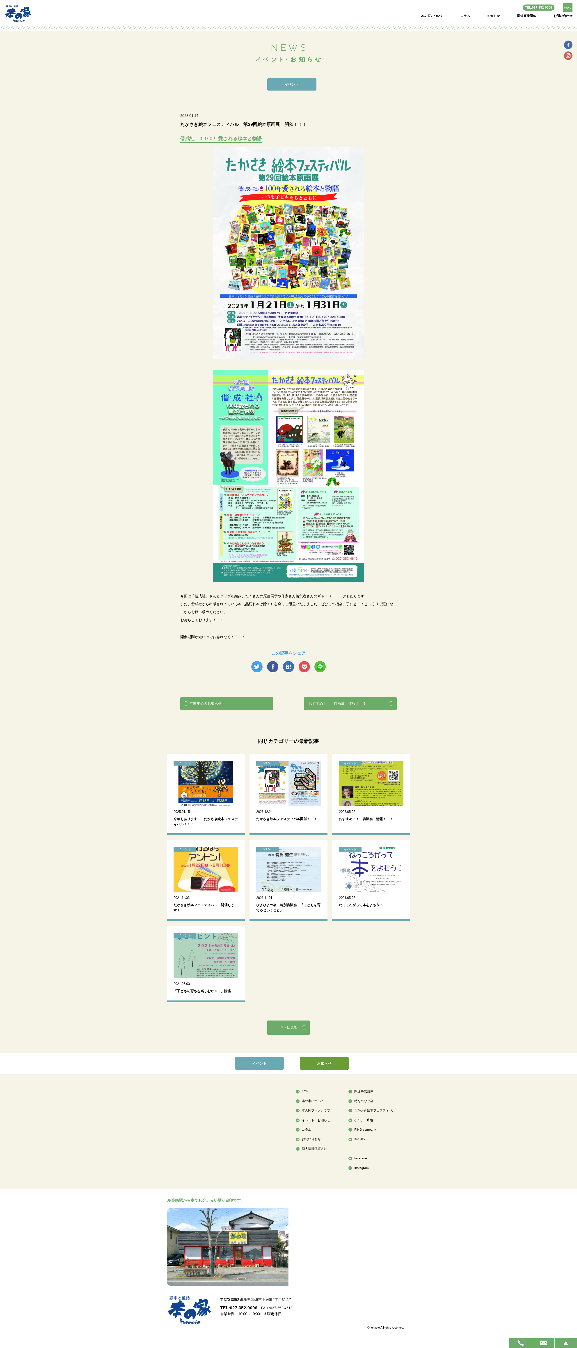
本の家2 (360, 1139)
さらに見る (288, 1027)
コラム (465, 16)
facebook (360, 1158)
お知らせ (493, 16)
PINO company (365, 1129)
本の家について (432, 16)
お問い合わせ (563, 16)
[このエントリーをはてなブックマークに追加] (288, 666)
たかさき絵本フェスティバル (374, 1110)
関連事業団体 (526, 16)
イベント (259, 1063)
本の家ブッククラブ (316, 1110)
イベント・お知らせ (316, 1120)
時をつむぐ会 (363, 1101)
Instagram (361, 1168)
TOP (305, 1091)
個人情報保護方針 (314, 1148)
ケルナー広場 (363, 1120)
